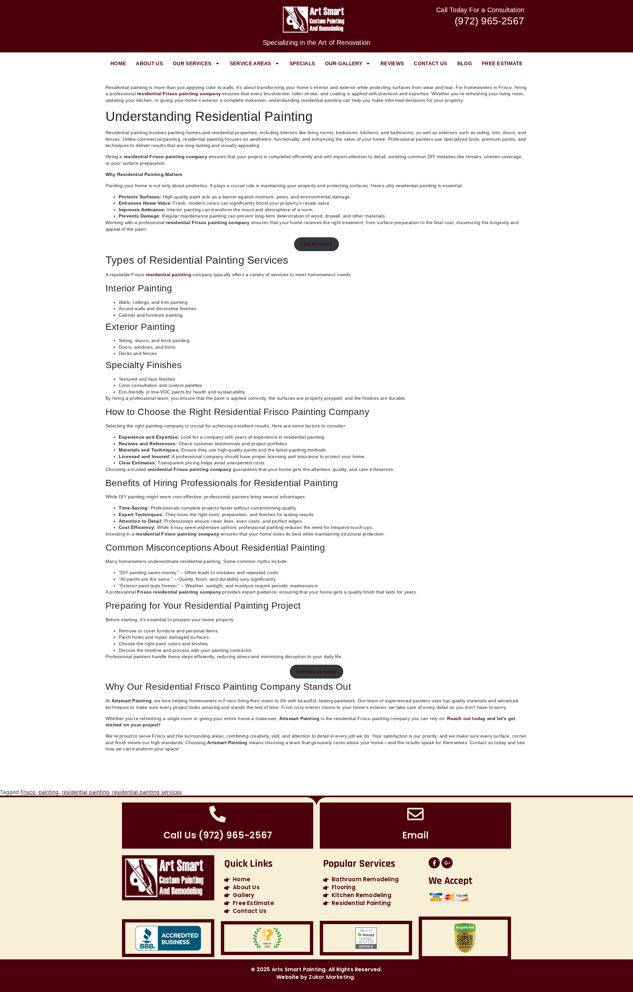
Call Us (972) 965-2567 (218, 835)
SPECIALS (302, 63)
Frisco (28, 792)
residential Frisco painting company (179, 93)
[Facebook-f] (434, 862)
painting (49, 792)
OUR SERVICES (192, 63)
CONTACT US (430, 63)
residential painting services (147, 792)
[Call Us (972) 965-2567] (217, 814)
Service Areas (250, 63)
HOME (118, 63)
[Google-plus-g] (447, 862)
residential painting (169, 274)
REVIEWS (392, 63)
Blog (464, 63)
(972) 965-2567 (489, 20)
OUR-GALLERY (343, 63)
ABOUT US (149, 63)
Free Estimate (502, 63)
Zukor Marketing (331, 977)
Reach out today (466, 718)
